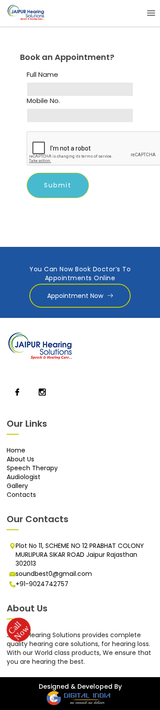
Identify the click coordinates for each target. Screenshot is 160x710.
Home (16, 450)
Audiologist (23, 476)
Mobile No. (43, 100)
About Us (20, 459)
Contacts (21, 494)
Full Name (42, 74)
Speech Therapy (32, 468)
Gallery (17, 485)
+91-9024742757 (42, 583)
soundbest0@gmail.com (54, 573)
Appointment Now (75, 295)
